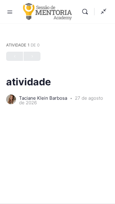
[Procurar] (86, 11)
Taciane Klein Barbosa (43, 98)
